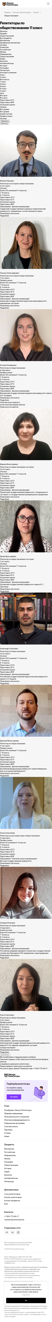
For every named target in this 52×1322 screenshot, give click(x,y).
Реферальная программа (14, 1123)
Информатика (10, 1155)
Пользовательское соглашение (16, 1117)
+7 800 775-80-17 (40, 1068)
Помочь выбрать (6, 1066)
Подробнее (26, 1295)
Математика (9, 1149)
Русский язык (9, 1152)
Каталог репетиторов (21, 12)
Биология (8, 1175)
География (8, 1162)
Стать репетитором (12, 1194)
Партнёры (8, 1130)
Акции (6, 1136)
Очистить (4, 123)
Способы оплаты (11, 1126)
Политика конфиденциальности (17, 1120)
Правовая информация (13, 1113)
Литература (9, 1181)
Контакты (8, 1212)
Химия (6, 1172)
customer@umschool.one (14, 1220)
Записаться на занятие (22, 1066)
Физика (7, 1159)
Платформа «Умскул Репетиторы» (18, 1110)
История (7, 1168)
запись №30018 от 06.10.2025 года (16, 1244)
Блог (6, 1204)
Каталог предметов (12, 1201)
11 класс (36, 12)
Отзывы (7, 1133)
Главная (7, 12)
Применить (5, 121)
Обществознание (11, 1165)
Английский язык (11, 1178)
